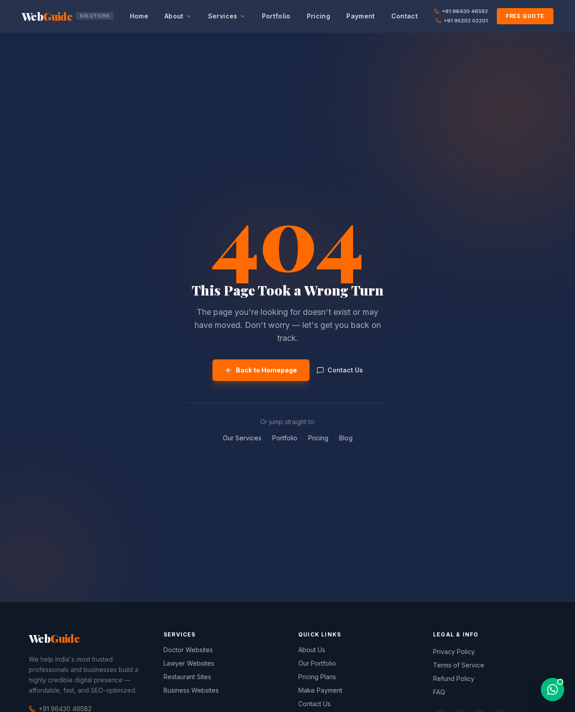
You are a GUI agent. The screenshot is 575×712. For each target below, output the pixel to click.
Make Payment (320, 690)
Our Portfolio (317, 663)
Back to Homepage (266, 370)
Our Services (242, 438)
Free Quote (525, 16)
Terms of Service (458, 665)
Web (66, 16)
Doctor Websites (188, 650)
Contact (404, 16)
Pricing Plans (317, 677)
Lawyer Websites (189, 663)
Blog (346, 438)
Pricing (318, 16)
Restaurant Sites (187, 677)
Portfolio (276, 16)
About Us (311, 650)
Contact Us (345, 370)
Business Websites (191, 690)
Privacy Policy (454, 651)
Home (139, 16)
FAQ (439, 692)
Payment (360, 16)
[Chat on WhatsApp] (552, 689)
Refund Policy (453, 678)
